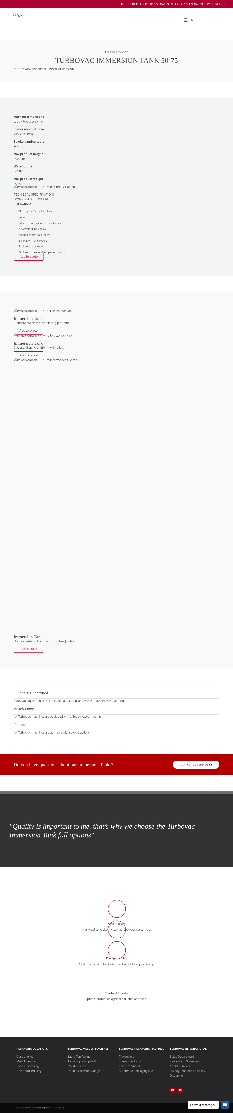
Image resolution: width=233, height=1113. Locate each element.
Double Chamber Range (84, 1071)
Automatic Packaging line (136, 1071)
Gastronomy (24, 1056)
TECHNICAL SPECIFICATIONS (34, 194)
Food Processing (27, 1066)
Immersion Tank (28, 318)
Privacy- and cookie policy (187, 1071)
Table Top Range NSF (82, 1061)
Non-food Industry (116, 993)
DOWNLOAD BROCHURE (31, 199)
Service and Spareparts (185, 1061)
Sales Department (182, 1056)
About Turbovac (181, 1066)
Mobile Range (77, 1066)
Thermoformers (129, 1066)
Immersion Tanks (130, 1061)
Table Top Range (79, 1056)
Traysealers (126, 1056)
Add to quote (29, 256)
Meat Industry (25, 1061)
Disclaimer (177, 1075)
